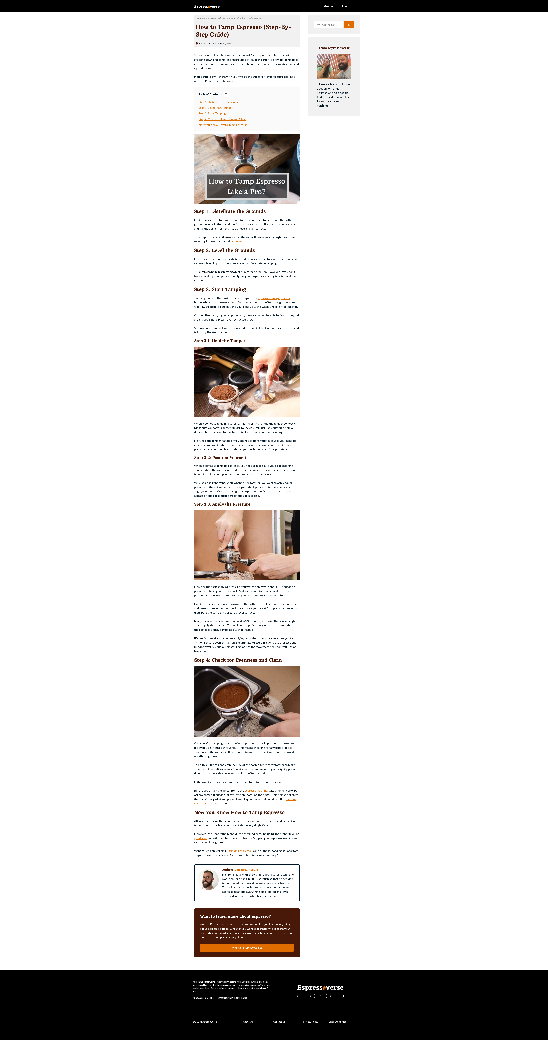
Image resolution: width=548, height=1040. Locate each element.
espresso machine (256, 790)
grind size (200, 838)
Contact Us (279, 1021)
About (346, 6)
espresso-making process (274, 298)
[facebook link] (337, 996)
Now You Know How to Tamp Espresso (223, 124)
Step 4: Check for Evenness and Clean (222, 119)
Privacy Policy (310, 1021)
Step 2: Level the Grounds (215, 107)
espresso (236, 241)
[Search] (349, 24)
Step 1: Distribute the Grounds (218, 102)
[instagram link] (304, 996)
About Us (248, 1021)
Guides (328, 6)
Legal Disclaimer (337, 1021)
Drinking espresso (239, 850)
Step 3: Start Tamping (212, 113)
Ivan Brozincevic (246, 870)
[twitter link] (320, 996)
